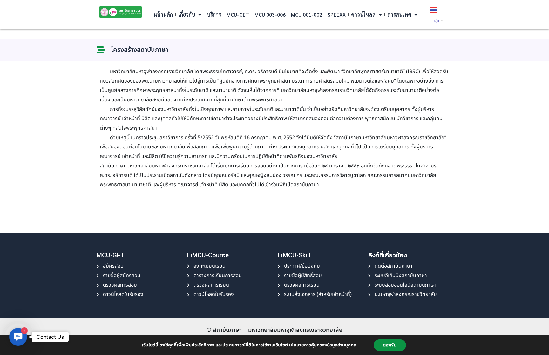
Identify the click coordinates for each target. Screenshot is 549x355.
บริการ (214, 14)
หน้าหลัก (163, 14)
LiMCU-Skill (294, 255)
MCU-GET (238, 14)
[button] (18, 337)
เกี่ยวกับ (186, 14)
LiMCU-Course (208, 255)
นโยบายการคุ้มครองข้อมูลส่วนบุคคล (322, 345)
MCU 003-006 (270, 14)
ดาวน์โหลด (363, 14)
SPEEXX (337, 14)
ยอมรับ (389, 345)
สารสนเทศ (399, 14)
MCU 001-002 (306, 14)
